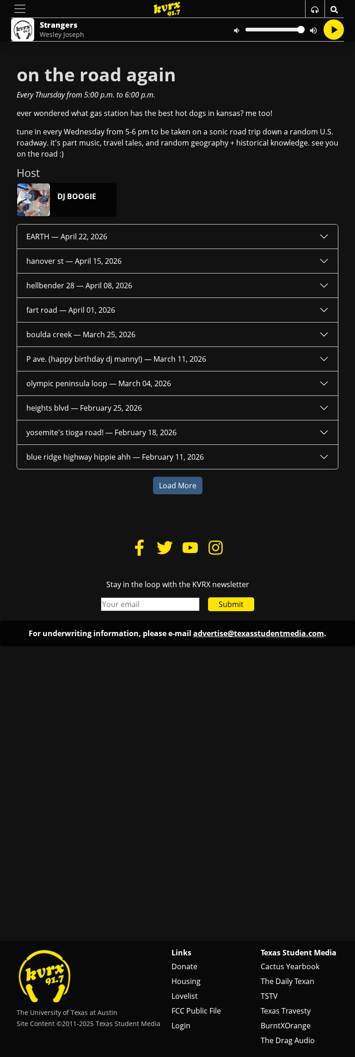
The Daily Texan (287, 981)
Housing (186, 981)
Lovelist (184, 996)
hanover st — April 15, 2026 (74, 261)
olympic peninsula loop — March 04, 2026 (98, 383)
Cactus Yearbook (290, 966)
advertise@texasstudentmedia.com (258, 633)
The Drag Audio (288, 1040)
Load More (177, 485)
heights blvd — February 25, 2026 (84, 408)
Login (180, 1026)
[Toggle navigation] (20, 9)
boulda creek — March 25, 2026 (80, 334)
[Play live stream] (334, 29)
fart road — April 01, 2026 (70, 310)
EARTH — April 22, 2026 (66, 236)
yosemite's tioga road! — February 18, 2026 (101, 432)
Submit (231, 604)
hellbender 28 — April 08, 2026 (79, 285)
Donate (184, 966)
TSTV (269, 996)
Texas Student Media (299, 953)
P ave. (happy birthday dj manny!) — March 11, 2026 (116, 359)
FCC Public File (196, 1011)
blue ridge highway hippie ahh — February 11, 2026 (115, 457)
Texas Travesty (286, 1011)
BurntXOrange (286, 1026)
